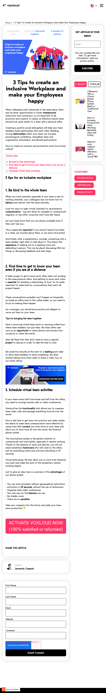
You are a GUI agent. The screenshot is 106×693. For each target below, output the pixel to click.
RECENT (82, 84)
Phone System (85, 178)
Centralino (84, 185)
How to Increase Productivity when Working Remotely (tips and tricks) (93, 126)
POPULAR (95, 84)
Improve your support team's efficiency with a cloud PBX (92, 149)
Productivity (84, 192)
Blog (8, 22)
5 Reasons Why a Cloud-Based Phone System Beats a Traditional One (92, 101)
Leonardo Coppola (24, 568)
